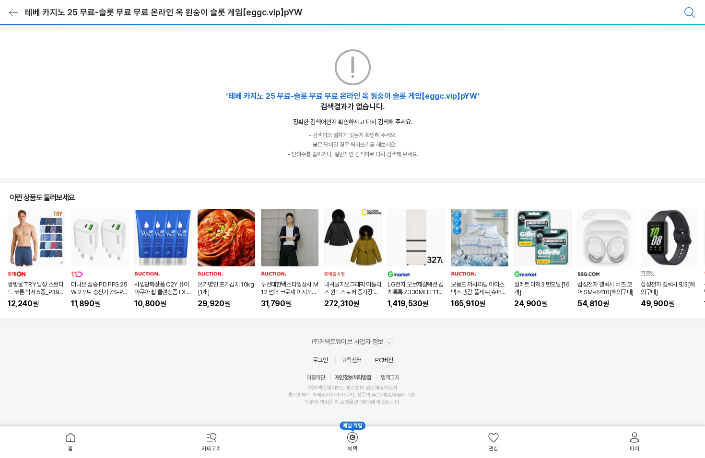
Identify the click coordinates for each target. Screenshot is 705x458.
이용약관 (315, 377)
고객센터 (351, 360)
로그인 (320, 360)
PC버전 (384, 360)
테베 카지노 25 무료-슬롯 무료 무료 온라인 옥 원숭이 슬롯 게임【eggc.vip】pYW (163, 12)
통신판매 (297, 395)
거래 (316, 395)
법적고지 (390, 377)
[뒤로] (13, 12)
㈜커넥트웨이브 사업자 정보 (348, 341)
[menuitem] (70, 442)
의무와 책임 (317, 402)
